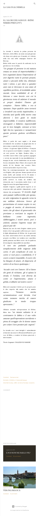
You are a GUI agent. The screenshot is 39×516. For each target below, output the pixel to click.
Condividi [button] (6, 377)
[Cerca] (34, 3)
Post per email (14, 377)
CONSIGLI (12, 380)
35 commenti (17, 456)
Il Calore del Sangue (21, 380)
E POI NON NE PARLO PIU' (18, 452)
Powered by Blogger (21, 506)
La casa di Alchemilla (14, 7)
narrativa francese (23, 383)
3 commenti (13, 493)
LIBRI (15, 383)
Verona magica (11, 490)
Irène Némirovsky (8, 383)
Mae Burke (26, 510)
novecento (31, 383)
